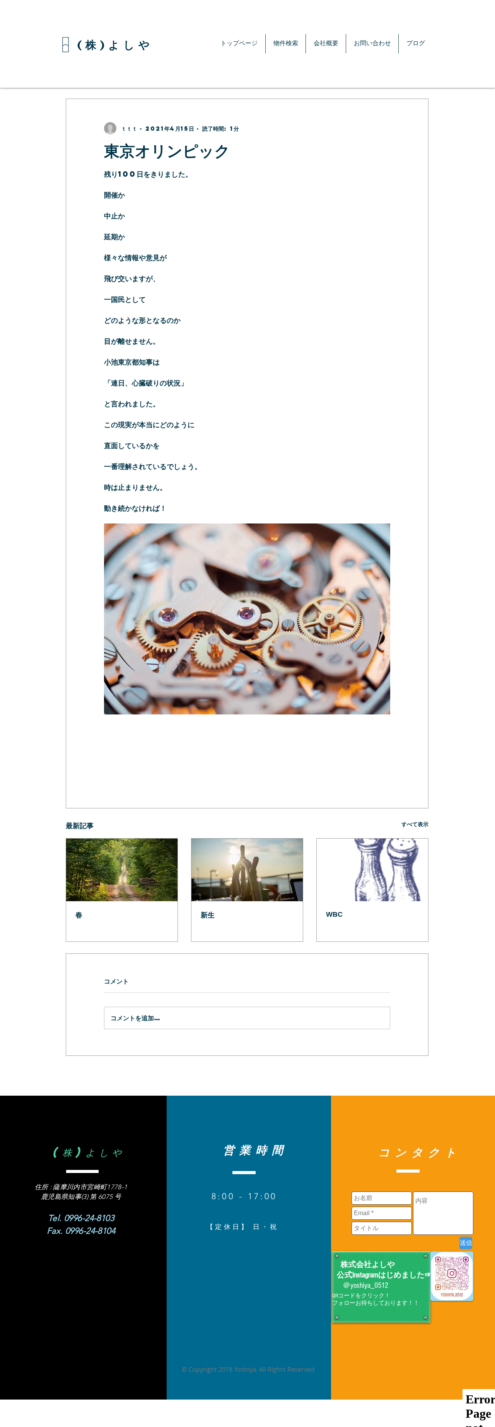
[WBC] (372, 870)
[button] (286, 43)
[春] (122, 870)
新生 (208, 915)
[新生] (247, 870)
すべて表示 (414, 824)
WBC (334, 914)
